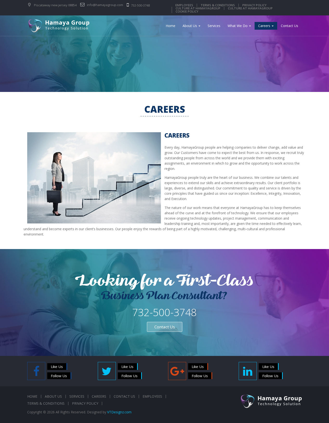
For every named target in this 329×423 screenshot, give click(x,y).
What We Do (238, 25)
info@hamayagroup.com (104, 5)
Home (170, 25)
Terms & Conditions (218, 5)
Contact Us (289, 25)
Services (214, 25)
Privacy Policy (254, 5)
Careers (264, 25)
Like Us (57, 366)
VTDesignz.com (119, 412)
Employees (184, 5)
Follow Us (59, 375)
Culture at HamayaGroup (198, 8)
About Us (190, 25)
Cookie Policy (187, 11)
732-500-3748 (140, 5)
